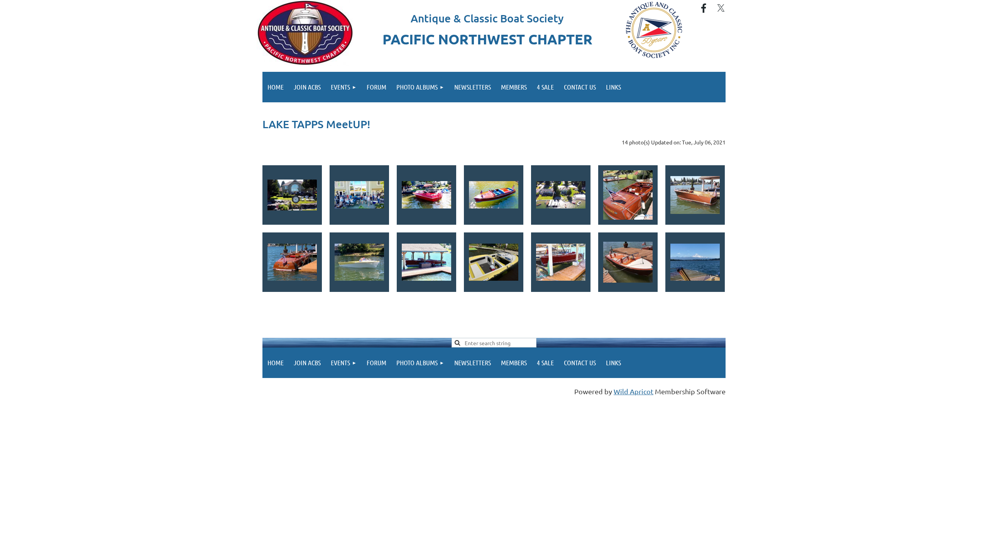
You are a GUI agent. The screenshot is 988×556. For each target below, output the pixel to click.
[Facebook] (703, 8)
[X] (721, 8)
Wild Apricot (633, 391)
